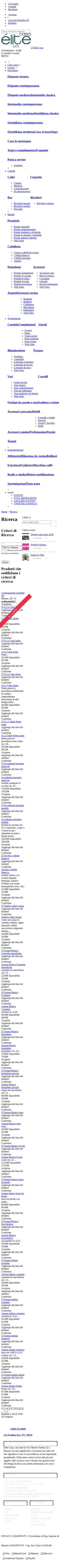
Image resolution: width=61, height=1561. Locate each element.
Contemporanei (21, 188)
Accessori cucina (27, 292)
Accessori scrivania (20, 411)
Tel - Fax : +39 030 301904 (18, 1481)
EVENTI (18, 495)
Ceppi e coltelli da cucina (26, 252)
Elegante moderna (19, 95)
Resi (7, 1511)
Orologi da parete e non (23, 402)
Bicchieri (36, 197)
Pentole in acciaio (22, 275)
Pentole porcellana (23, 284)
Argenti (12, 292)
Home (4, 511)
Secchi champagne (48, 284)
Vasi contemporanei (23, 388)
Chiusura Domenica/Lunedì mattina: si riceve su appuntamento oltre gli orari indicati (28, 1495)
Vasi (10, 376)
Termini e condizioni (41, 1518)
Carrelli (43, 376)
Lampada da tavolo (23, 364)
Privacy (34, 1515)
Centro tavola (20, 382)
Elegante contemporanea (23, 85)
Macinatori (28, 307)
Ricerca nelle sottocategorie (19, 550)
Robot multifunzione (41, 474)
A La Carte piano (9, 685)
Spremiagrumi (17, 483)
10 (19, 1408)
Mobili (36, 411)
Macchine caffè (42, 465)
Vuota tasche (31, 336)
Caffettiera (28, 304)
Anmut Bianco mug (11, 1123)
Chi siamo (36, 1508)
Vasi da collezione (23, 390)
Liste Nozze (10, 1518)
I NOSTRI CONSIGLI (25, 503)
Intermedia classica (43, 95)
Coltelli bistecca (21, 255)
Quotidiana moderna (21, 131)
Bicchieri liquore (22, 203)
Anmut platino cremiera (13, 1313)
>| (7, 1411)
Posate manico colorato (25, 237)
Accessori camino (18, 432)
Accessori (39, 267)
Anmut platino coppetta (12, 1274)
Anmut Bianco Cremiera (8, 1007)
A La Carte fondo (10, 618)
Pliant (27, 333)
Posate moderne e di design (27, 232)
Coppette (42, 150)
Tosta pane (33, 483)
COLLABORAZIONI (25, 498)
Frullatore (26, 465)
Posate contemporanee (25, 229)
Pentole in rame (21, 281)
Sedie (40, 426)
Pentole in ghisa (21, 278)
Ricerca (13, 511)
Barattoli (27, 299)
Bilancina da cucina (34, 456)
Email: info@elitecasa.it (16, 1487)
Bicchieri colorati (45, 203)
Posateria (13, 220)
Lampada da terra (22, 367)
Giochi (42, 324)
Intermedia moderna (21, 113)
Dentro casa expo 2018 (42, 534)
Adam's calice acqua (11, 917)
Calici (11, 177)
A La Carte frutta (9, 652)
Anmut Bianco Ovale (11, 1157)
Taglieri (17, 261)
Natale (51, 432)
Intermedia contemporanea (25, 104)
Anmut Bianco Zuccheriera (8, 1236)
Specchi (42, 420)
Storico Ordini (12, 1515)
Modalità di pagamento (42, 1511)
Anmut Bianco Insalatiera (8, 1047)
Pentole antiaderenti (23, 273)
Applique (18, 356)
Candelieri (19, 359)
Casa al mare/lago (46, 131)
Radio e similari (18, 474)
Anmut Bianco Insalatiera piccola (10, 1086)
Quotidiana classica (46, 113)
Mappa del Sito (38, 1524)
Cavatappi (44, 278)
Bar (10, 197)
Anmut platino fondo (11, 1386)
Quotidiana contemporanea (25, 122)
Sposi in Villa (37, 555)
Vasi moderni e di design (26, 393)
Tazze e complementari (22, 150)
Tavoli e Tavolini (46, 423)
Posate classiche (22, 226)
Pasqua (38, 350)
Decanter (18, 209)
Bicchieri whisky (22, 206)
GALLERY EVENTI (24, 501)
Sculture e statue (48, 402)
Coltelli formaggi (22, 258)
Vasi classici (20, 385)
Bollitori (27, 301)
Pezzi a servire (16, 159)
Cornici (28, 330)
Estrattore (14, 465)
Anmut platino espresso (12, 1349)
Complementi (27, 324)
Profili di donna (38, 544)
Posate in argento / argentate (27, 235)
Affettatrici (14, 456)
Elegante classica (18, 76)
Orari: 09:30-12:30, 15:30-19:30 (20, 1490)
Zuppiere (18, 165)
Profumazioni (38, 432)
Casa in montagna (19, 141)
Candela (13, 324)
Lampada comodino (23, 362)
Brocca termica (46, 275)
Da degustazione (22, 191)
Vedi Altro (19, 240)
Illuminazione (16, 350)
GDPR (8, 1521)
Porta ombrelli (31, 338)
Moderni (18, 186)
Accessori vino (46, 273)
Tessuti (12, 441)
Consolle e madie (46, 417)
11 (22, 1408)
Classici (17, 183)
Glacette (43, 281)
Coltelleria (14, 246)
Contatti (8, 1508)
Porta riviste (30, 341)
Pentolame (14, 267)
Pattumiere (28, 310)
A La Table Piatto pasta (12, 735)
